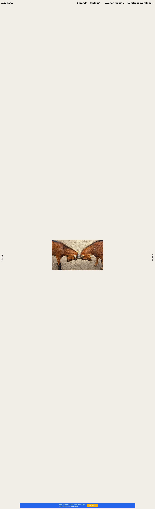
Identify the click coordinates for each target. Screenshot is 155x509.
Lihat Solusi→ (92, 505)
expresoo (7, 3)
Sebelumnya (2, 257)
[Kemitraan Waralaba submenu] (153, 3)
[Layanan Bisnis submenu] (123, 3)
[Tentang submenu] (101, 3)
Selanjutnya (153, 257)
